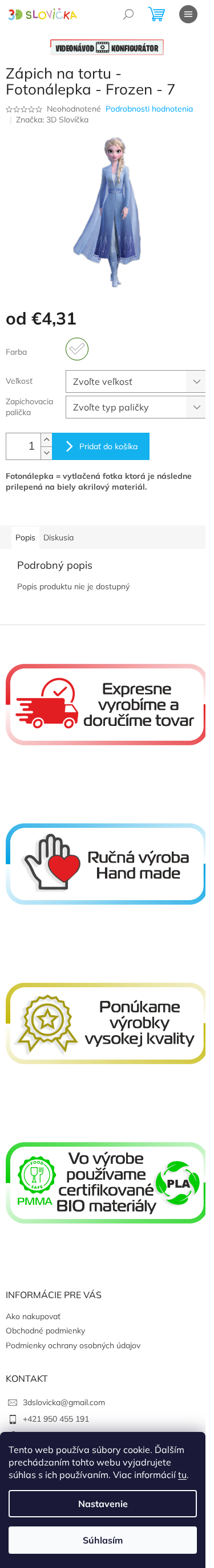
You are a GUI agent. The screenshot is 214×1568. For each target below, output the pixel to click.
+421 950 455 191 (56, 1419)
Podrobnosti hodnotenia (149, 109)
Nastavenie (103, 1503)
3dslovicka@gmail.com (64, 1402)
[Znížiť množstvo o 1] (46, 452)
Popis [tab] (25, 537)
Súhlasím (103, 1540)
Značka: (52, 119)
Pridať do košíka (108, 446)
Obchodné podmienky (45, 1330)
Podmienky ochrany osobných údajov (73, 1345)
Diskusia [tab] (58, 537)
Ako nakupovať (33, 1316)
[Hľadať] (128, 14)
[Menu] (188, 14)
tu (182, 1474)
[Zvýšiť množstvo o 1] (46, 439)
